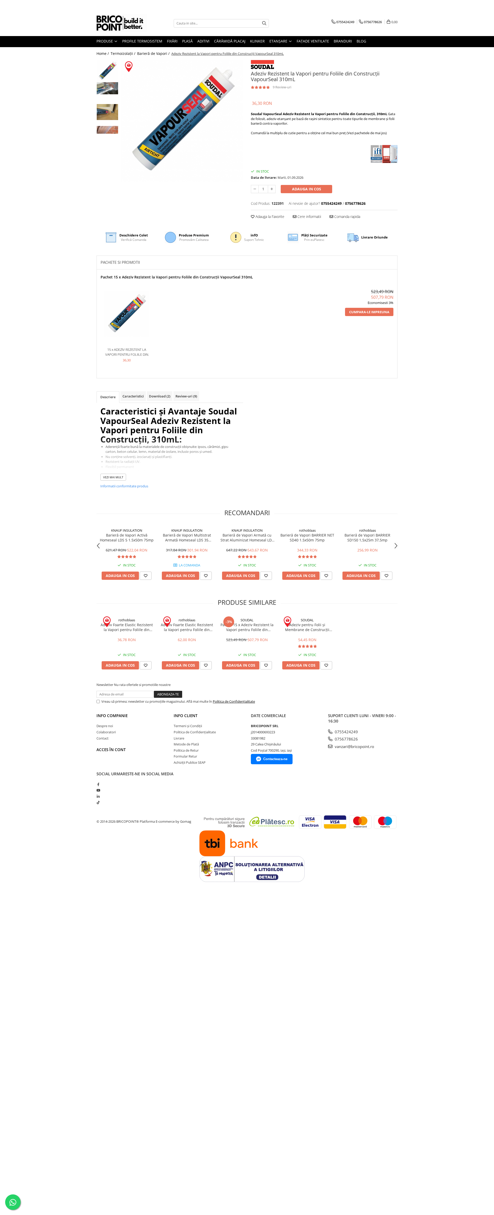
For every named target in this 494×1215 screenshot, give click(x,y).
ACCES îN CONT (111, 749)
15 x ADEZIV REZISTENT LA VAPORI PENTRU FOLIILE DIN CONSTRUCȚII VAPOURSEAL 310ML (126, 352)
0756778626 (346, 739)
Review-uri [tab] (186, 396)
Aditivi (203, 41)
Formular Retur (185, 756)
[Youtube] (98, 790)
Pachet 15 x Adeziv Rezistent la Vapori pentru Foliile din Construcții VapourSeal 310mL (177, 277)
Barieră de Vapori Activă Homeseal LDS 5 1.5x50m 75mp (127, 537)
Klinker (257, 41)
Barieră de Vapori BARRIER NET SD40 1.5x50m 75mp (307, 537)
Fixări (172, 41)
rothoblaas (307, 530)
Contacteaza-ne (275, 759)
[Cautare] (264, 23)
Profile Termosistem (142, 41)
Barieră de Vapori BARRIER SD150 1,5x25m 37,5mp (367, 537)
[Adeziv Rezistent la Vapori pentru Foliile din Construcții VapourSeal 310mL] (182, 121)
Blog (361, 41)
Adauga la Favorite (269, 216)
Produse (105, 41)
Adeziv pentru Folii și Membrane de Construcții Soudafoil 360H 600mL (307, 627)
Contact (102, 738)
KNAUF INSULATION (126, 530)
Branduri (343, 41)
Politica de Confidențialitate (234, 701)
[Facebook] (98, 784)
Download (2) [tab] (159, 396)
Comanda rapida (346, 216)
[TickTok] (98, 802)
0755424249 (346, 731)
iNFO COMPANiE (112, 715)
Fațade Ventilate (313, 41)
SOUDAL (247, 620)
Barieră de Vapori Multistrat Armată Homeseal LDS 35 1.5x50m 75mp (187, 537)
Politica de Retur (186, 750)
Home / (103, 53)
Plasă (187, 41)
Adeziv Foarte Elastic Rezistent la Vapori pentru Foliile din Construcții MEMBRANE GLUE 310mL (127, 627)
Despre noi (104, 726)
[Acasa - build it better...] (122, 23)
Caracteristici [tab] (133, 396)
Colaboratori (106, 732)
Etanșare (278, 41)
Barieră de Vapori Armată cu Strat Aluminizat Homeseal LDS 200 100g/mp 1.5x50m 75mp (247, 537)
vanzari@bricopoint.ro (354, 746)
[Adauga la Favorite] (146, 576)
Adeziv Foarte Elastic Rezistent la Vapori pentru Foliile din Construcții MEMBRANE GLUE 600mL (187, 627)
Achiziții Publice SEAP (190, 762)
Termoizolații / (123, 53)
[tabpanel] (182, 121)
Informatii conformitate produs (124, 486)
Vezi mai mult (113, 477)
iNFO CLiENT (185, 715)
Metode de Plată (186, 744)
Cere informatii (308, 216)
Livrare (179, 738)
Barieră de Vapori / (154, 53)
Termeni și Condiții (188, 726)
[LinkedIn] (98, 796)
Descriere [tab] (108, 397)
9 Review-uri (282, 87)
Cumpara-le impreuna (369, 312)
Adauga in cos (306, 188)
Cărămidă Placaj (229, 41)
